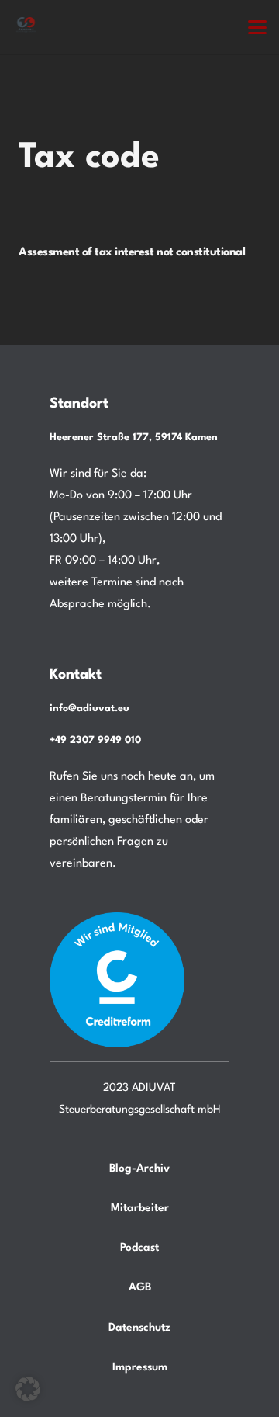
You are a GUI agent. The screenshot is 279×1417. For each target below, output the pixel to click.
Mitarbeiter (140, 1208)
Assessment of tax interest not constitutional (132, 253)
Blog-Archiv (139, 1168)
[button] (257, 27)
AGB (140, 1287)
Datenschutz (139, 1327)
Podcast (139, 1247)
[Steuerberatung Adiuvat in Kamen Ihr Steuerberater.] (26, 26)
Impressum (139, 1367)
